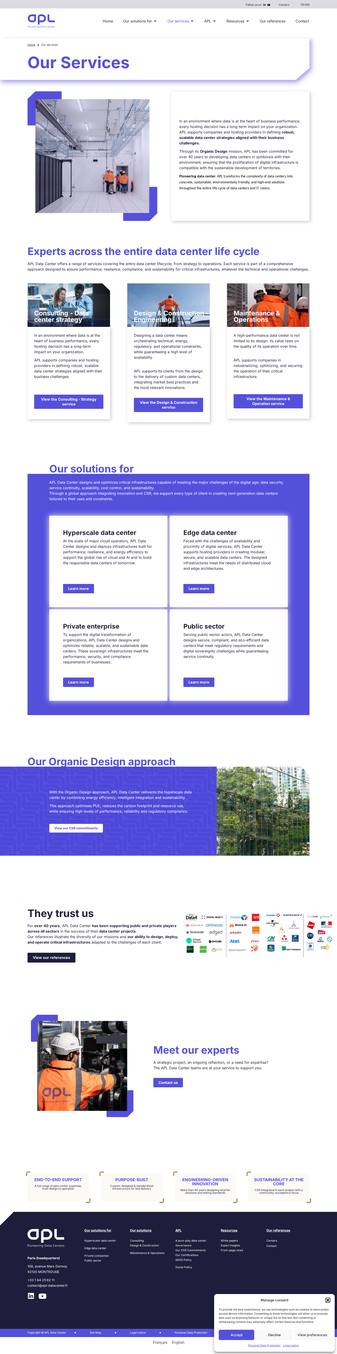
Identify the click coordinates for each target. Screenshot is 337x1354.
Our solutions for (97, 1230)
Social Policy (183, 1267)
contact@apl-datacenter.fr (48, 1285)
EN (307, 4)
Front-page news (232, 1250)
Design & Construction (144, 1245)
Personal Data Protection (264, 1345)
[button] (328, 1300)
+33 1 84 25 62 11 (41, 1280)
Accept (237, 1335)
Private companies (96, 1255)
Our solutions (141, 1230)
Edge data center (95, 1248)
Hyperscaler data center (100, 1240)
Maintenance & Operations (147, 1253)
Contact (271, 1246)
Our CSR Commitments (190, 1250)
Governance (183, 1245)
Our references (278, 1230)
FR (302, 4)
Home (31, 44)
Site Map (95, 1332)
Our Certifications (186, 1255)
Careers (284, 4)
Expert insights (230, 1245)
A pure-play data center (190, 1240)
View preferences (312, 1335)
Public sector (92, 1260)
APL (178, 1230)
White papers (229, 1240)
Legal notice (291, 1345)
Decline (274, 1335)
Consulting (137, 1240)
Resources (229, 1230)
